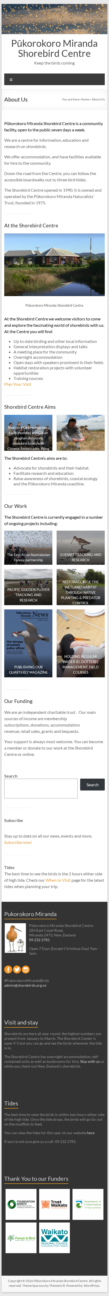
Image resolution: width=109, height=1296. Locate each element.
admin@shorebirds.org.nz (25, 985)
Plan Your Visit (17, 384)
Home (85, 99)
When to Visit (58, 880)
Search (10, 775)
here (90, 1132)
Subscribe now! (18, 842)
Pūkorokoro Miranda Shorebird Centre (54, 48)
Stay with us (90, 1061)
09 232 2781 (39, 939)
